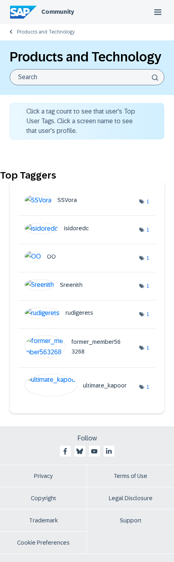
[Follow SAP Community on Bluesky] (79, 451)
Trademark (43, 520)
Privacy (43, 476)
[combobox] (87, 77)
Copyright (43, 498)
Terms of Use (130, 476)
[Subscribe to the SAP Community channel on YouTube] (94, 451)
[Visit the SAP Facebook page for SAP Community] (65, 451)
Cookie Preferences (43, 542)
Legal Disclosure (131, 498)
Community (57, 11)
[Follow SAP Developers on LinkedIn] (109, 451)
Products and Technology (46, 32)
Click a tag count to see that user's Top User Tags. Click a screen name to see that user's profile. (80, 121)
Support (131, 520)
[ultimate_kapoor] (79, 394)
